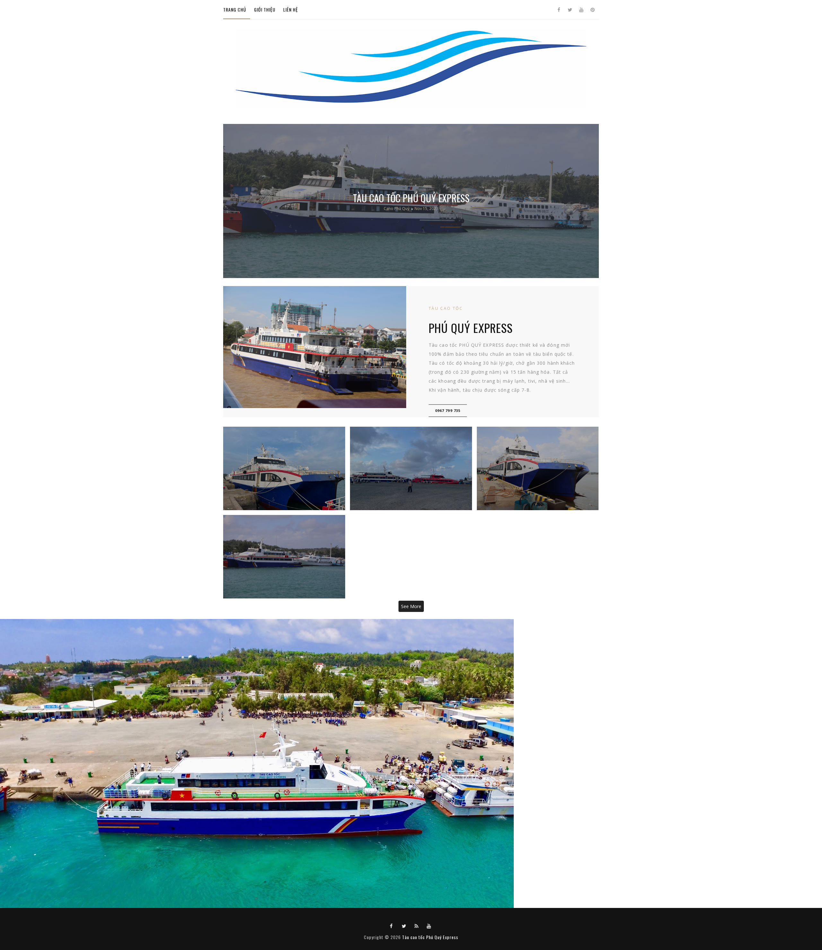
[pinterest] (592, 9)
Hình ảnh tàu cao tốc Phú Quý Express (537, 468)
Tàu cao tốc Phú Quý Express (411, 198)
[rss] (416, 925)
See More (411, 606)
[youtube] (581, 9)
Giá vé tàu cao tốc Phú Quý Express (284, 468)
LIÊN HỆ (290, 9)
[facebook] (559, 9)
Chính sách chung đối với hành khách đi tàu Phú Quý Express (411, 468)
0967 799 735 (447, 410)
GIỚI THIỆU (264, 9)
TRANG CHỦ (234, 9)
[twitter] (570, 9)
